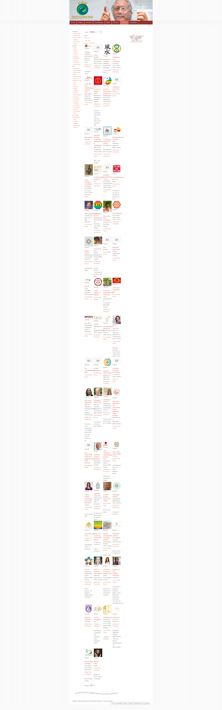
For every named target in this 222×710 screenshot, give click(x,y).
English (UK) (144, 6)
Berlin (75, 74)
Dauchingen (76, 99)
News (125, 703)
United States (77, 64)
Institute (80, 22)
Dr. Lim (73, 22)
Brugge (75, 88)
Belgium (76, 50)
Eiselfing (76, 103)
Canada (75, 52)
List (88, 37)
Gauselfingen (77, 107)
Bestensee (76, 78)
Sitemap (137, 703)
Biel (74, 84)
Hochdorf (76, 109)
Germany (76, 54)
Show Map (87, 40)
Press (113, 703)
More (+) (76, 127)
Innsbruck (76, 115)
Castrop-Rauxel (77, 94)
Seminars (115, 22)
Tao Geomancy (99, 22)
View (86, 35)
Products (124, 22)
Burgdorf (76, 90)
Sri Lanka (76, 60)
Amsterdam (76, 68)
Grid (86, 37)
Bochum (76, 86)
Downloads (120, 703)
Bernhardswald (77, 76)
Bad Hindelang (77, 70)
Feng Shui (88, 22)
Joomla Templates (108, 701)
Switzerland (76, 62)
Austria (75, 48)
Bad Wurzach (77, 72)
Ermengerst (76, 105)
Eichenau (76, 101)
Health (108, 22)
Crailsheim (76, 97)
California (76, 93)
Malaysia (76, 56)
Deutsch (138, 6)
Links (142, 703)
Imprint (131, 703)
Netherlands (77, 58)
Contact (147, 703)
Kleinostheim (77, 125)
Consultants (133, 22)
